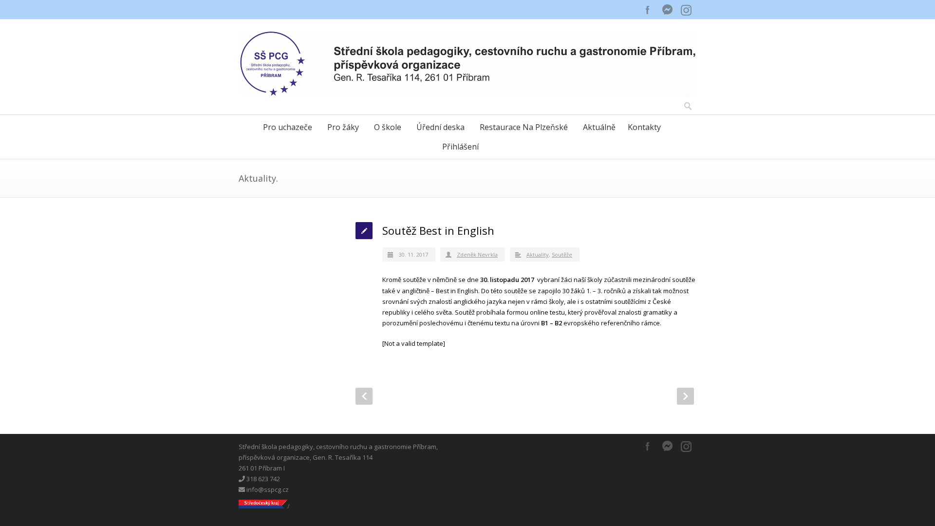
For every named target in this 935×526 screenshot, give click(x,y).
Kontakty (644, 127)
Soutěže (562, 254)
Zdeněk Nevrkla (477, 254)
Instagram (686, 9)
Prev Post (364, 396)
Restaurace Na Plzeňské (524, 127)
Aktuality (537, 254)
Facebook (647, 9)
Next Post (685, 396)
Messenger (667, 9)
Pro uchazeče (287, 127)
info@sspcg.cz (267, 489)
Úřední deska (440, 127)
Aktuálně (599, 127)
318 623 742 (262, 478)
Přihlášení (460, 146)
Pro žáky (343, 127)
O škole (387, 127)
